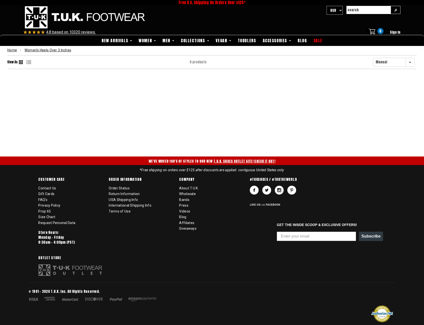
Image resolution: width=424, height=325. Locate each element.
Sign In (395, 32)
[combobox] (368, 10)
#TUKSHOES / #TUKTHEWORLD (273, 179)
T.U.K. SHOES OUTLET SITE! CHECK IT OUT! (244, 161)
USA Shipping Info (123, 200)
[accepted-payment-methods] (94, 299)
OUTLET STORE (49, 258)
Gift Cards (46, 194)
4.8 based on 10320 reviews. (71, 32)
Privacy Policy (49, 205)
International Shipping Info (130, 205)
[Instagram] (279, 190)
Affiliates (186, 223)
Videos (184, 211)
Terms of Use (119, 211)
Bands (184, 200)
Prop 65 (44, 211)
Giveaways (188, 228)
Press (183, 205)
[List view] (28, 62)
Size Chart (46, 217)
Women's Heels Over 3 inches (48, 50)
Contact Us (47, 188)
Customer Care (51, 179)
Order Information (125, 179)
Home (12, 50)
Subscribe (371, 236)
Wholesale (187, 194)
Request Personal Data (56, 223)
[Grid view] (21, 62)
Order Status (119, 188)
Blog (182, 217)
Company (186, 179)
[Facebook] (254, 190)
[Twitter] (266, 190)
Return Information (124, 194)
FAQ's (42, 200)
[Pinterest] (291, 190)
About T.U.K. (189, 188)
